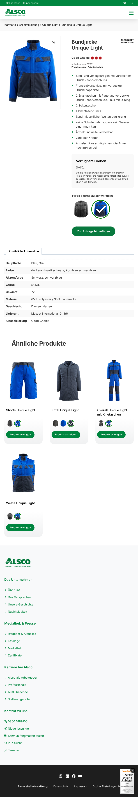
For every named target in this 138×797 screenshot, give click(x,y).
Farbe (76, 195)
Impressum (80, 786)
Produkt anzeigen (20, 434)
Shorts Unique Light (20, 410)
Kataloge (14, 641)
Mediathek (15, 648)
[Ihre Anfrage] (122, 3)
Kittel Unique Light (65, 410)
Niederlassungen (19, 728)
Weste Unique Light (20, 503)
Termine (13, 750)
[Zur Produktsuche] (130, 3)
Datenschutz (60, 786)
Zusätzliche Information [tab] (24, 251)
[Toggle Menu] (131, 12)
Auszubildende (18, 692)
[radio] (81, 209)
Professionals (17, 685)
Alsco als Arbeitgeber (22, 677)
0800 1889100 (17, 721)
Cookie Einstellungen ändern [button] (109, 786)
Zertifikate (15, 655)
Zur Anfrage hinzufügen (93, 231)
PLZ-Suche (15, 743)
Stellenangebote (19, 699)
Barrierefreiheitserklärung (33, 786)
